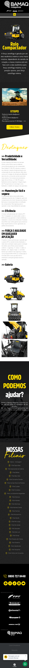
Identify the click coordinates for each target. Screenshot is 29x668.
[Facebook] (6, 583)
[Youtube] (23, 583)
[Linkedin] (19, 583)
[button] (14, 14)
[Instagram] (10, 583)
